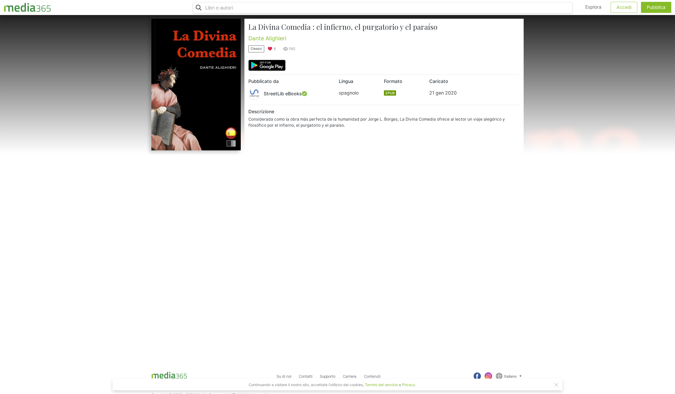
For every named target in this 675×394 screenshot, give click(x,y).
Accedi (623, 7)
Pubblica (656, 7)
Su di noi (284, 376)
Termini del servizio (381, 384)
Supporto (327, 376)
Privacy (408, 384)
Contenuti (372, 376)
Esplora (593, 7)
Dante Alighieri (267, 38)
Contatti (305, 376)
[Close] (556, 385)
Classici (256, 49)
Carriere (349, 376)
